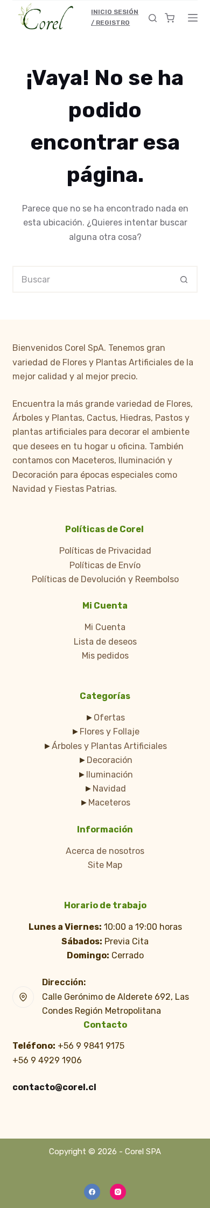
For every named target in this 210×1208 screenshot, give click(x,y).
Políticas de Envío (105, 565)
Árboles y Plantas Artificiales (109, 746)
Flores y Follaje (109, 731)
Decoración (109, 760)
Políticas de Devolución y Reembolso (105, 579)
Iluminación (109, 774)
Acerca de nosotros (105, 851)
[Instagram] (118, 1192)
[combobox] (92, 279)
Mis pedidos (105, 656)
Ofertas (109, 717)
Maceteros (109, 802)
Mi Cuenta (105, 627)
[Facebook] (92, 1192)
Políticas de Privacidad (105, 551)
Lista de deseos (105, 642)
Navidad (109, 788)
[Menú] (193, 18)
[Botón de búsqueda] (184, 279)
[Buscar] (153, 18)
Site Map (105, 865)
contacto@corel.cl (54, 1087)
